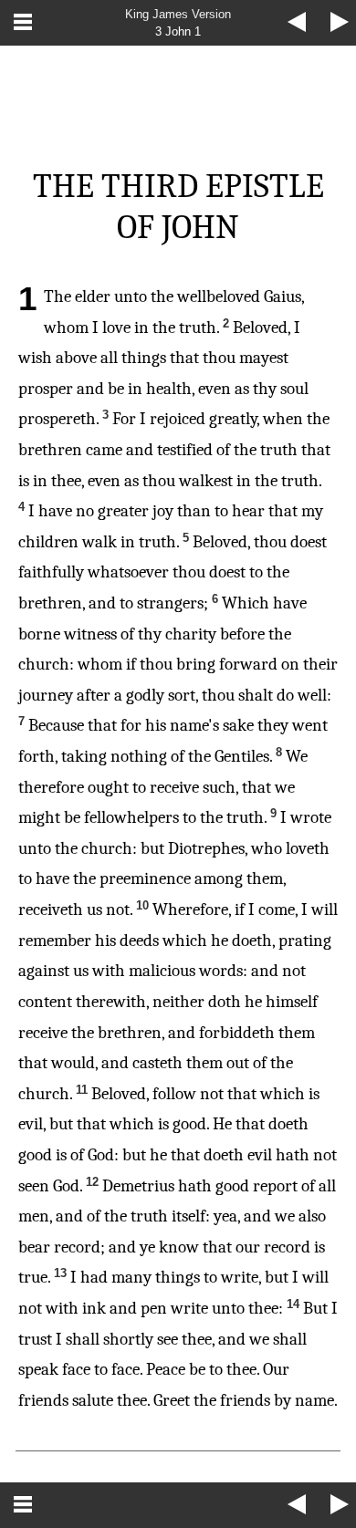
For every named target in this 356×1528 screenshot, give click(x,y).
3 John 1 (178, 31)
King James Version (178, 14)
